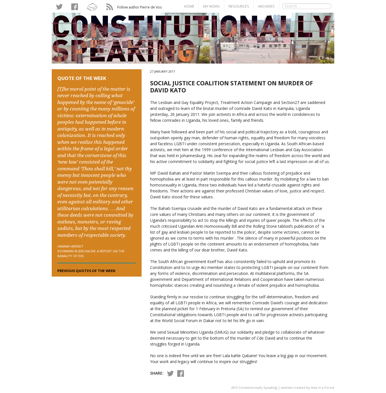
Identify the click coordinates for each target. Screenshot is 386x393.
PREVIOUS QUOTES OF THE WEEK (86, 270)
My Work (211, 6)
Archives (266, 6)
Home (189, 6)
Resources (239, 6)
